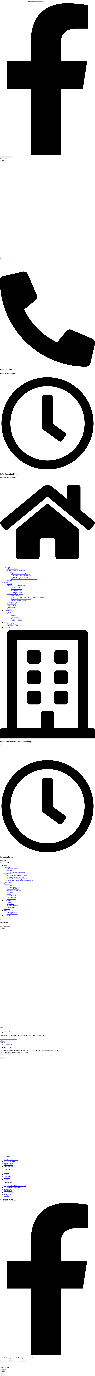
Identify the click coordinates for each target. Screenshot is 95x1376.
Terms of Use (4, 1364)
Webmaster (23, 1364)
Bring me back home (6, 1044)
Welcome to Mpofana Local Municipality (15, 741)
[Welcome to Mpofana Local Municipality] (47, 738)
